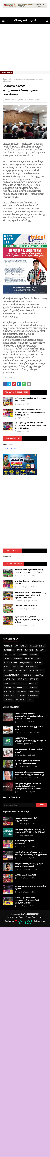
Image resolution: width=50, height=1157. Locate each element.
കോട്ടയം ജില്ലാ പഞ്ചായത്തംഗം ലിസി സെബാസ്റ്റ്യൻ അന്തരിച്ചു (29, 773)
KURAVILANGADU (36, 671)
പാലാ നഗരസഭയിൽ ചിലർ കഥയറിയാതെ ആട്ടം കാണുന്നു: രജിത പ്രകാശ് (30, 412)
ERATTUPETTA (9, 654)
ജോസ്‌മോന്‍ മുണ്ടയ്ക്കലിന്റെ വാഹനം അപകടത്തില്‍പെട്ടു (29, 571)
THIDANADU (33, 696)
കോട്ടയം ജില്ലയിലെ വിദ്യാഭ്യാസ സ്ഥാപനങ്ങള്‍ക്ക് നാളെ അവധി (30, 831)
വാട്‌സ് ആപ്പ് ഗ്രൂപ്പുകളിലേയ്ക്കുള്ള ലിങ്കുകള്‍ (30, 739)
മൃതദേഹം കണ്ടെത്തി (25, 875)
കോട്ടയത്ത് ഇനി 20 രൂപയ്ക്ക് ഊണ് (28, 750)
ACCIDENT (8, 646)
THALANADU (34, 692)
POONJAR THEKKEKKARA (13, 688)
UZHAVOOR (8, 700)
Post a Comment (10, 448)
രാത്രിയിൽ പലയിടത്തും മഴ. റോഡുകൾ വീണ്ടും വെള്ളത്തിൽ (31, 853)
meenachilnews (10, 100)
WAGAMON (20, 700)
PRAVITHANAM (31, 688)
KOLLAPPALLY (31, 667)
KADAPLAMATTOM (32, 659)
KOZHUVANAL (21, 671)
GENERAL (33, 654)
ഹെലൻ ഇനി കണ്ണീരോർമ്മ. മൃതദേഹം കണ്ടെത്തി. (28, 762)
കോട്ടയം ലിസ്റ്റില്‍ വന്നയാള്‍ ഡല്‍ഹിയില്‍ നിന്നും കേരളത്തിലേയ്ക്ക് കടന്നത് (28, 786)
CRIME (19, 650)
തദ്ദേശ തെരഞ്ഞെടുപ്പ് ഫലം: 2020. (29, 728)
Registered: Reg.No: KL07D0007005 (25, 914)
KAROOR (38, 663)
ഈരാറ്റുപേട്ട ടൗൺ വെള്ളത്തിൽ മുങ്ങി (30, 887)
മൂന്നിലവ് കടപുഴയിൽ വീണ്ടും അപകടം (29, 582)
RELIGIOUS (21, 692)
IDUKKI (6, 659)
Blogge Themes (25, 923)
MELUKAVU (39, 675)
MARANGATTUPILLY (11, 675)
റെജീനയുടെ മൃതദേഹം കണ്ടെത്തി (26, 842)
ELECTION (29, 650)
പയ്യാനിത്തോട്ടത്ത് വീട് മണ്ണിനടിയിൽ (25, 819)
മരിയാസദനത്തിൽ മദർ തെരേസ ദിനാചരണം (31, 399)
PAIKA (6, 684)
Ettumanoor (22, 654)
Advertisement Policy (15, 917)
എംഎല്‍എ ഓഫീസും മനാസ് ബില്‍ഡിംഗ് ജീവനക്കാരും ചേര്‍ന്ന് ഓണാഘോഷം (31, 425)
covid (30, 700)
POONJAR (33, 684)
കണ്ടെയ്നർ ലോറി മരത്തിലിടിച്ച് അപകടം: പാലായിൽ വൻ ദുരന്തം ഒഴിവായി (30, 595)
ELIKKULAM (40, 650)
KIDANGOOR (18, 667)
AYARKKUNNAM (21, 646)
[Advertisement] (25, 49)
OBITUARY (34, 679)
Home (5, 79)
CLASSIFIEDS (9, 650)
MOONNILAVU (9, 679)
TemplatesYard (26, 921)
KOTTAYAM (8, 671)
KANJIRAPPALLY (26, 663)
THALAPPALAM (9, 696)
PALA (10, 79)
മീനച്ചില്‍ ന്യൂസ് (25, 20)
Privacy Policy (31, 917)
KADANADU (17, 659)
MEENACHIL (27, 675)
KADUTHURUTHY (10, 663)
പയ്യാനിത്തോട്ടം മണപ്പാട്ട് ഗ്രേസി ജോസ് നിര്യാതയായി (30, 865)
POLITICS (22, 684)
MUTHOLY (22, 679)
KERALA (7, 667)
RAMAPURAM (9, 692)
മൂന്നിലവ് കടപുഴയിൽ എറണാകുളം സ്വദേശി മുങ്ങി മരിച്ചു (29, 619)
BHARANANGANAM (37, 646)
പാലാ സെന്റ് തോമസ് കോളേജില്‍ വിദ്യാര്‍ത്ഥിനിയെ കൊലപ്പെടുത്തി (29, 716)
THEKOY (22, 696)
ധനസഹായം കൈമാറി (26, 606)
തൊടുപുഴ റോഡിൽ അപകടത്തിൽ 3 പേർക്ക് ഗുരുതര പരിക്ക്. (27, 900)
